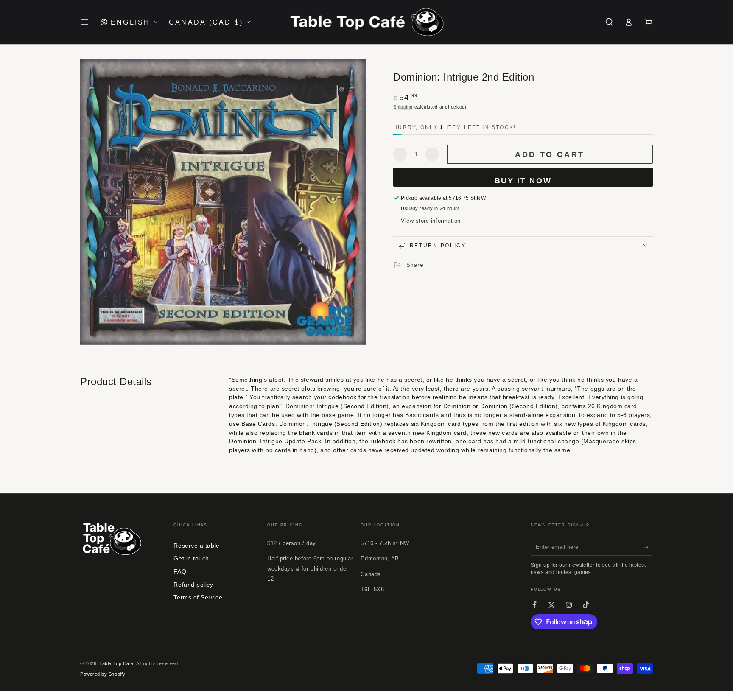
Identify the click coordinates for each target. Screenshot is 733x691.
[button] (609, 22)
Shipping (403, 106)
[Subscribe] (648, 547)
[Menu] (85, 22)
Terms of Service (197, 597)
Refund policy (193, 584)
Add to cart (550, 154)
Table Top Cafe (116, 663)
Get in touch (191, 558)
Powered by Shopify (103, 674)
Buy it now (523, 180)
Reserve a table (196, 545)
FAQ (179, 571)
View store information (431, 221)
